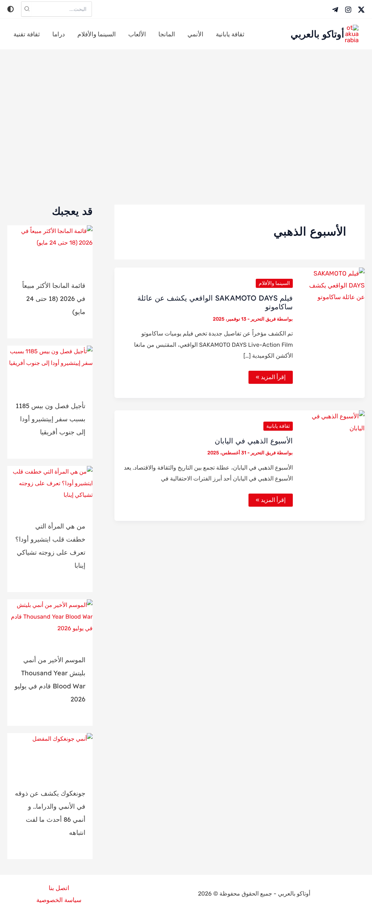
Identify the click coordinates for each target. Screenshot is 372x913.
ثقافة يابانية (278, 426)
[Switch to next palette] (10, 9)
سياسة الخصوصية (58, 900)
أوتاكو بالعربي (317, 34)
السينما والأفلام (274, 283)
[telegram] (335, 9)
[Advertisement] (186, 125)
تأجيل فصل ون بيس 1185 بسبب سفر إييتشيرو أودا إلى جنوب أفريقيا (50, 419)
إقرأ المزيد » (270, 378)
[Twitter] (361, 9)
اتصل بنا (59, 888)
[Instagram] (348, 9)
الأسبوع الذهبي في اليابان (254, 440)
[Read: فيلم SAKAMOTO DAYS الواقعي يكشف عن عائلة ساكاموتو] (333, 284)
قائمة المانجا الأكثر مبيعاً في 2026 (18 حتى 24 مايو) (53, 298)
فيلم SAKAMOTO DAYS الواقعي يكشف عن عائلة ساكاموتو (215, 302)
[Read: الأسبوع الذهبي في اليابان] (333, 421)
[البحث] (26, 9)
